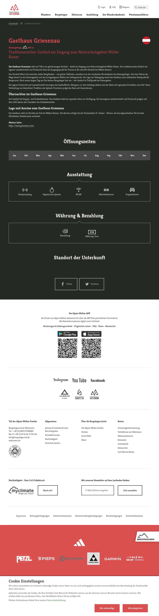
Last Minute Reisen (126, 451)
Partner (84, 431)
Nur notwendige (107, 608)
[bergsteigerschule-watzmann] (94, 398)
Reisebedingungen (114, 515)
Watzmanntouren (125, 435)
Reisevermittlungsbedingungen (88, 515)
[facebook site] (98, 382)
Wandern (46, 14)
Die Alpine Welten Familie (92, 427)
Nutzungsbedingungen (40, 515)
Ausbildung (92, 14)
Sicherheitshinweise (134, 515)
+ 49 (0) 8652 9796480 (23, 431)
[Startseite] (14, 10)
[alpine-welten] (64, 398)
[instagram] (60, 382)
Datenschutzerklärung (56, 600)
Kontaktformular (52, 435)
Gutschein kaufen (52, 443)
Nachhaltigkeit (51, 439)
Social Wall (86, 435)
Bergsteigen (61, 14)
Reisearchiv (123, 447)
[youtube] (79, 382)
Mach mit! (47, 490)
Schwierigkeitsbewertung (129, 427)
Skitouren (77, 14)
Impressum (21, 515)
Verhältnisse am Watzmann (129, 431)
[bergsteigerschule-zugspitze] (79, 398)
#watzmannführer (138, 14)
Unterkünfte (13, 23)
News (83, 439)
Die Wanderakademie (114, 14)
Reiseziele (122, 439)
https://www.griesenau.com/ (21, 125)
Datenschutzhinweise (62, 515)
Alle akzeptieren (135, 608)
